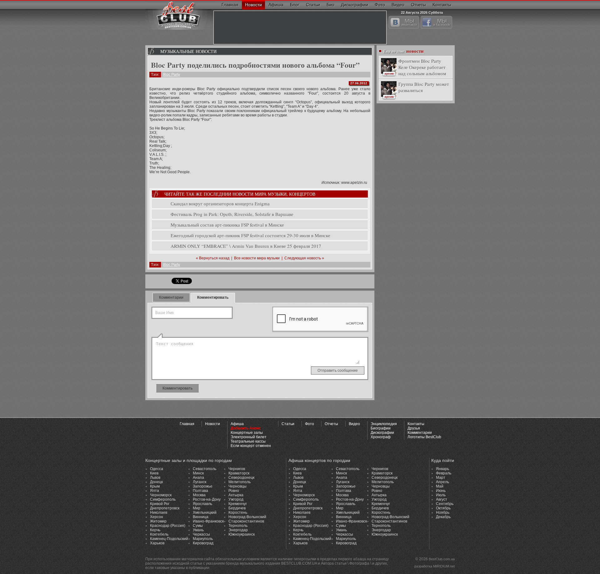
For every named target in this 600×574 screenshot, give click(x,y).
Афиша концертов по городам (319, 460)
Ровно (233, 490)
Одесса (156, 469)
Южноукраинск (241, 534)
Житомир (158, 521)
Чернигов (236, 469)
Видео (398, 4)
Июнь (441, 490)
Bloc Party (171, 74)
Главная (230, 4)
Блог (294, 4)
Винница (200, 517)
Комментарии (171, 297)
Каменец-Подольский (169, 539)
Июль (441, 495)
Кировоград (203, 543)
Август (441, 499)
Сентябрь (444, 504)
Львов (155, 477)
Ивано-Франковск (208, 521)
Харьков (157, 543)
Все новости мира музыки (257, 258)
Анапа (198, 477)
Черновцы (237, 486)
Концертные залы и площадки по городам (188, 460)
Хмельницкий (205, 512)
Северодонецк (241, 477)
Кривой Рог (159, 504)
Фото (380, 4)
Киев (154, 473)
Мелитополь (239, 482)
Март (440, 477)
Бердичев (237, 508)
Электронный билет (249, 437)
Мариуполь (203, 539)
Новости (253, 4)
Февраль (443, 473)
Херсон (156, 517)
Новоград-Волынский (247, 517)
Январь (442, 469)
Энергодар (238, 530)
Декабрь (443, 517)
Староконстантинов (246, 521)
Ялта (154, 490)
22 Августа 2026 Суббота (422, 12)
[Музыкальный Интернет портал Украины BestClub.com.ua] (178, 15)
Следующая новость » (304, 258)
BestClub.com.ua (442, 559)
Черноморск (161, 495)
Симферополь (163, 499)
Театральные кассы (248, 441)
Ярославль (202, 504)
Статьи (313, 4)
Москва (199, 495)
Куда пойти (442, 460)
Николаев (158, 512)
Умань (198, 530)
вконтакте (409, 22)
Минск (198, 473)
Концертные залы (247, 432)
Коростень (237, 512)
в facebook (441, 22)
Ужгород (235, 499)
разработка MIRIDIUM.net (434, 566)
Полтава (200, 490)
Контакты (441, 4)
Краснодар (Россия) (167, 525)
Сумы (198, 525)
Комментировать (212, 297)
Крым (155, 486)
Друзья (414, 428)
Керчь (155, 530)
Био (330, 4)
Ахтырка (235, 495)
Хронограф (381, 437)
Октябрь (443, 508)
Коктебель (159, 534)
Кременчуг (237, 504)
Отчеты (418, 4)
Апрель (442, 482)
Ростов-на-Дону (207, 499)
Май (439, 486)
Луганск (199, 482)
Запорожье (202, 486)
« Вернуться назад (212, 258)
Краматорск (238, 473)
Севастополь (204, 469)
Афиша (275, 4)
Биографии (381, 428)
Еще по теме (403, 50)
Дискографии (354, 4)
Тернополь (238, 525)
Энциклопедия (384, 424)
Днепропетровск (164, 508)
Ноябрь (442, 512)
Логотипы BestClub (424, 437)
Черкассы (201, 534)
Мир (196, 508)
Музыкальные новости (188, 51)
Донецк (156, 482)
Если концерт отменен (251, 446)
